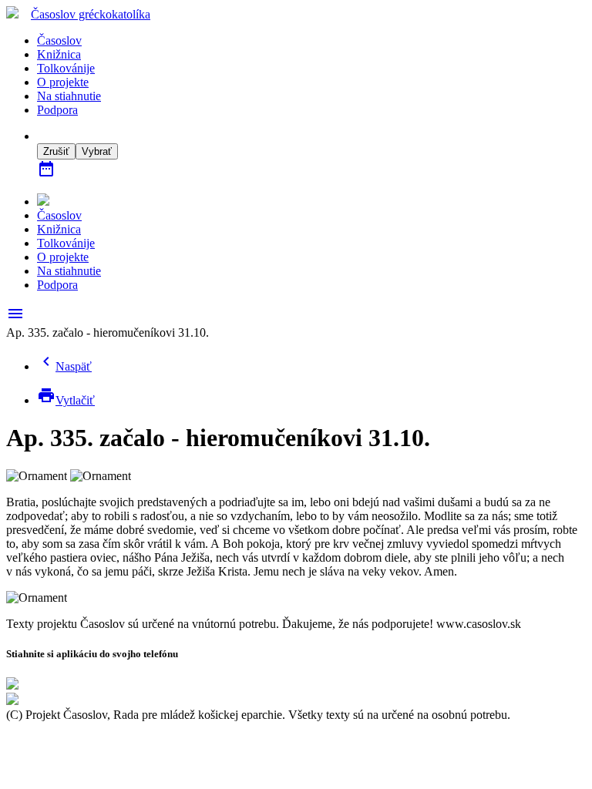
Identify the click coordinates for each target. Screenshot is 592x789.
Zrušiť (56, 151)
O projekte (63, 82)
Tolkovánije (66, 68)
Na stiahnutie (69, 95)
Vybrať (97, 151)
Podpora (57, 109)
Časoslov (90, 14)
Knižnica (59, 54)
